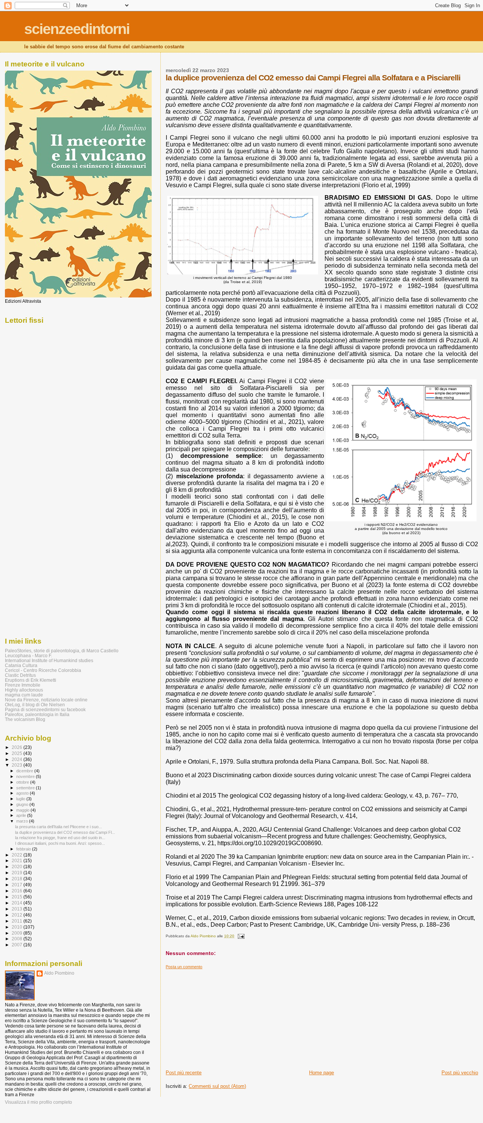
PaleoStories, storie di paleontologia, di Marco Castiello (61, 650)
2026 (17, 747)
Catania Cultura (21, 665)
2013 (17, 908)
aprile (21, 815)
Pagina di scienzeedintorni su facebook (45, 709)
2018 (17, 878)
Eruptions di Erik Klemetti (30, 680)
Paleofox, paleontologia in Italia (37, 714)
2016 (17, 890)
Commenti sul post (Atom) (217, 1086)
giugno (22, 804)
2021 (17, 860)
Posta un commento (184, 966)
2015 (17, 896)
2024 (17, 759)
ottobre (23, 782)
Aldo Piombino (59, 973)
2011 (17, 920)
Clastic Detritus (20, 675)
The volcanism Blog (25, 719)
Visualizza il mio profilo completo (38, 1102)
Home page (321, 1072)
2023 (17, 765)
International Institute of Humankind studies (49, 660)
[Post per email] (240, 936)
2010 (17, 926)
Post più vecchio (459, 1072)
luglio (21, 798)
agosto (23, 793)
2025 (17, 753)
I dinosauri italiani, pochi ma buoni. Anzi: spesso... (60, 843)
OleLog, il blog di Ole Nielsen (35, 704)
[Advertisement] (222, 1016)
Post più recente (184, 1072)
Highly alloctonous (24, 689)
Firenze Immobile (22, 684)
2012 (17, 914)
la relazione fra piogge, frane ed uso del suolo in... (60, 837)
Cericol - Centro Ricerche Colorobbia (43, 670)
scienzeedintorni (76, 29)
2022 (17, 854)
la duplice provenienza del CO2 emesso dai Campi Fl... (65, 832)
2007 (17, 944)
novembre (26, 776)
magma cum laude (24, 694)
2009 (17, 932)
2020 (17, 866)
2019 (17, 872)
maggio (23, 810)
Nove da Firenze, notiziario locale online (46, 699)
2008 (17, 938)
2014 (17, 902)
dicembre (25, 771)
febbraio (24, 849)
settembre (26, 788)
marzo (22, 821)
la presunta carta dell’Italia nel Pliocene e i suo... (58, 826)
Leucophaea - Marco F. (28, 655)
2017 (17, 884)
